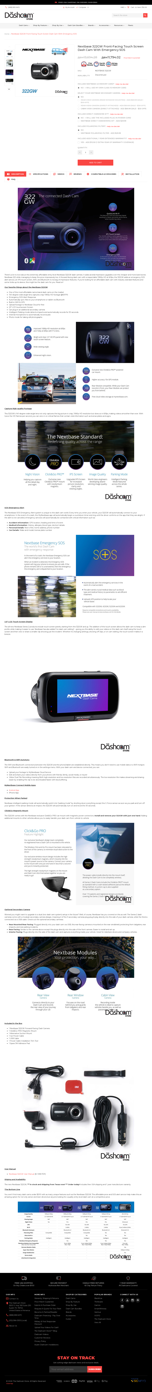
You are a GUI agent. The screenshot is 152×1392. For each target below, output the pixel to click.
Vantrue (97, 1312)
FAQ (11, 179)
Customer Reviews (42, 1338)
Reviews (75, 174)
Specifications (38, 174)
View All (97, 1322)
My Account (68, 7)
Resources (118, 25)
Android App (14, 790)
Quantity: (82, 148)
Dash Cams (23, 25)
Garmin (97, 1305)
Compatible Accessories (101, 174)
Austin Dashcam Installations (46, 1345)
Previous (9, 46)
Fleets (130, 25)
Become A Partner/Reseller (45, 1312)
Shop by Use (57, 25)
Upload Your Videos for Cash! (46, 1327)
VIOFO (97, 1316)
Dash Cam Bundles (75, 25)
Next (9, 89)
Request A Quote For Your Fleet (47, 1309)
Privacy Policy (40, 1341)
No (82, 97)
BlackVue (98, 1298)
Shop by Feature (40, 25)
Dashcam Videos (41, 1334)
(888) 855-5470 (15, 1315)
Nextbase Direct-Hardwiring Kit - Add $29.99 (103, 121)
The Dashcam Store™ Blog (45, 1331)
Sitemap (9, 1383)
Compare (82, 7)
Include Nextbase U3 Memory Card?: (103, 84)
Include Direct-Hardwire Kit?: (100, 114)
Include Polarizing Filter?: (99, 126)
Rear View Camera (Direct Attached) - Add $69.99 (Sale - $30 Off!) (113, 105)
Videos (58, 174)
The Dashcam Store (102, 1319)
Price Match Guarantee (44, 1302)
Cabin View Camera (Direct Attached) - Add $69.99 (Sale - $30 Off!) (113, 109)
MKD (123, 7)
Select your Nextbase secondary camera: (106, 93)
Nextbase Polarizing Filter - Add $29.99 (101, 133)
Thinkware (98, 1302)
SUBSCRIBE (94, 1369)
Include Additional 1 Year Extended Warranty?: (111, 138)
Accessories (104, 25)
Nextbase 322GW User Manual (21, 1174)
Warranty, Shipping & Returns (46, 1298)
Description (15, 174)
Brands (91, 25)
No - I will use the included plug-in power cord (106, 118)
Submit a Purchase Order (45, 1305)
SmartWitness (100, 1309)
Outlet (68, 1319)
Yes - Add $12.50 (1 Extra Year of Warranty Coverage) (107, 142)
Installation (130, 174)
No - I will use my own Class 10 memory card (103, 88)
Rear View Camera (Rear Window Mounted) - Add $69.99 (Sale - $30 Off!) (112, 101)
